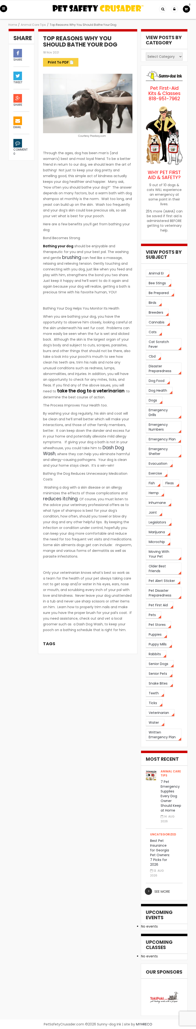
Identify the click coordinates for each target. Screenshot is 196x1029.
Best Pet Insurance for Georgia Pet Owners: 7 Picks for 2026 (160, 852)
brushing (71, 257)
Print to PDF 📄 (61, 62)
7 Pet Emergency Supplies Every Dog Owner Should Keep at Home (171, 796)
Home (12, 25)
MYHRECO (144, 1024)
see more (162, 891)
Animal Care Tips (33, 25)
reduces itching (60, 499)
